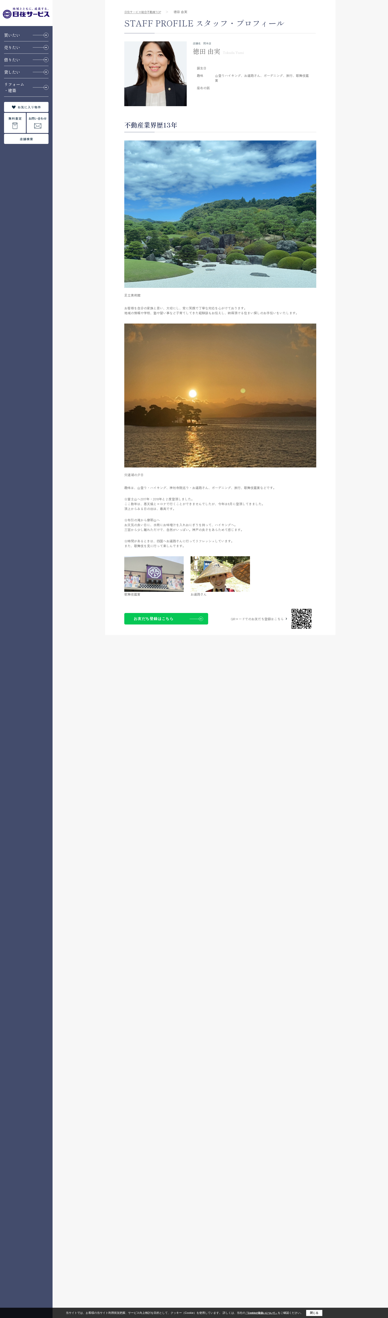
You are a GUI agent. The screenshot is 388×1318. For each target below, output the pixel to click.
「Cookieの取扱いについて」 (261, 1313)
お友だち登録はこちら (154, 619)
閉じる (314, 1312)
